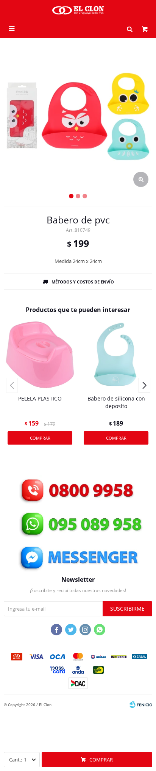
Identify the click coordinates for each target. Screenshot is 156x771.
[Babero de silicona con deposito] (116, 354)
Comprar (101, 759)
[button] (129, 28)
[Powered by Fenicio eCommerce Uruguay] (140, 704)
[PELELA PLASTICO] (40, 354)
